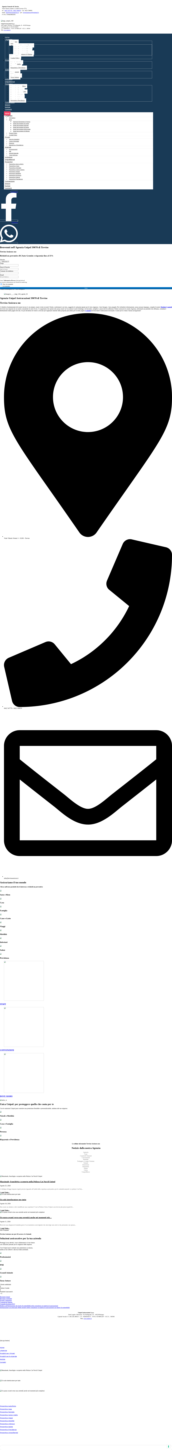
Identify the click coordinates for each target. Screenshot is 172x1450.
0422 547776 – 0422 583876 (13, 10)
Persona (11, 143)
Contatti (8, 109)
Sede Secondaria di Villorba (23, 54)
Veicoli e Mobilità (14, 139)
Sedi (12, 43)
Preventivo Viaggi (14, 172)
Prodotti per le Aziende (8, 1356)
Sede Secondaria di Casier (21, 123)
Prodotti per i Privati (7, 1353)
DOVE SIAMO (6, 1096)
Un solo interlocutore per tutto (13, 1199)
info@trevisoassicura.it (12, 12)
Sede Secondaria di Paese (21, 127)
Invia (86, 288)
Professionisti (13, 149)
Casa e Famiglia (14, 141)
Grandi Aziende (13, 153)
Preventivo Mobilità (15, 173)
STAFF (3, 1004)
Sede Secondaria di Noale (21, 125)
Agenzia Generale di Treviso (21, 122)
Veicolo (2, 259)
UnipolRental (10, 82)
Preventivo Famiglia (15, 168)
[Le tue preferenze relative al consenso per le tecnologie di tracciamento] (168, 1446)
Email (2, 275)
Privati (7, 60)
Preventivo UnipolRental (9, 1433)
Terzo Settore (15, 77)
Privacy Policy (13, 133)
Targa (2, 263)
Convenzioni (10, 103)
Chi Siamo (12, 118)
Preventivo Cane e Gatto (16, 170)
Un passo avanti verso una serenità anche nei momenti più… (26, 1217)
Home (7, 37)
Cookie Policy (15, 58)
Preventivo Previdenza (18, 100)
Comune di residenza (6, 271)
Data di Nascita (5, 267)
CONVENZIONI (7, 1050)
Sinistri (7, 105)
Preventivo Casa (14, 166)
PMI (10, 151)
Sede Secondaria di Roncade (21, 129)
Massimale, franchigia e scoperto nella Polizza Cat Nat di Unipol (27, 1181)
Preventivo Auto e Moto (16, 164)
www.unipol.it (7, 30)
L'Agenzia (8, 40)
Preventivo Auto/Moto (8, 1406)
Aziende (8, 70)
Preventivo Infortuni (15, 175)
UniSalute (8, 79)
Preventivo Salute (14, 177)
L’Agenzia (8, 116)
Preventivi (9, 84)
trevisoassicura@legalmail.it (31, 12)
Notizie (7, 107)
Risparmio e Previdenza (18, 68)
